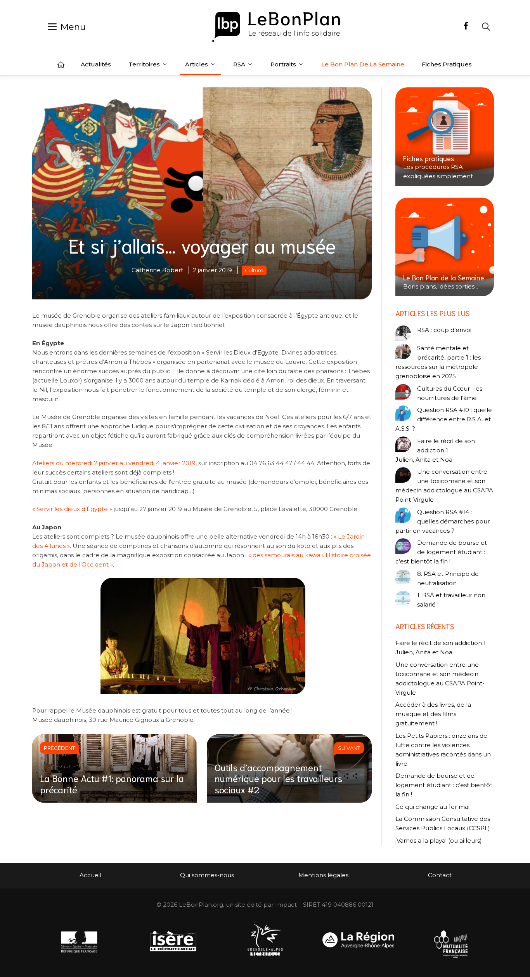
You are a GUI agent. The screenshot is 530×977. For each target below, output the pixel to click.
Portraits (283, 64)
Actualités (96, 64)
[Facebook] (466, 26)
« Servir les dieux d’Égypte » (72, 509)
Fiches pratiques (447, 64)
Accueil (61, 64)
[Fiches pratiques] (444, 136)
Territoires (144, 64)
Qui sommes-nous (207, 875)
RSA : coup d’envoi (444, 330)
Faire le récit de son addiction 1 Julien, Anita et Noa (435, 450)
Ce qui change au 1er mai (432, 806)
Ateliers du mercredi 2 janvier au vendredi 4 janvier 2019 (114, 463)
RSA (239, 64)
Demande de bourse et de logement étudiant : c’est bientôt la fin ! (441, 552)
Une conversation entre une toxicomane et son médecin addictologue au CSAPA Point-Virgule (444, 485)
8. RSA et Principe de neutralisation (448, 578)
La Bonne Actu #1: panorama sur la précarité (112, 783)
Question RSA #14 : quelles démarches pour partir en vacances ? (442, 521)
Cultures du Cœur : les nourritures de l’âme (449, 393)
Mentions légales (323, 875)
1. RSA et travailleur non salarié (451, 599)
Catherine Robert (157, 270)
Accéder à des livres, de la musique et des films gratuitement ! (433, 714)
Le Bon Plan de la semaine (362, 64)
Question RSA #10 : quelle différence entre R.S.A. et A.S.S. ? (443, 419)
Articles (196, 64)
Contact (440, 875)
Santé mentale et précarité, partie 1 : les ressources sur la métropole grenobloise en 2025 (438, 362)
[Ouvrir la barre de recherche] (486, 26)
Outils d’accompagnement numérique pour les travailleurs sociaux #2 (278, 778)
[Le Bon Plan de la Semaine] (444, 247)
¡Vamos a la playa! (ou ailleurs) (438, 840)
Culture (254, 270)
